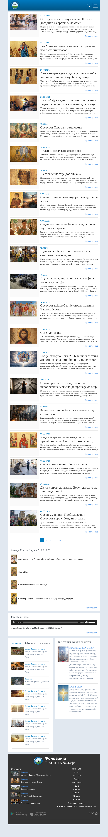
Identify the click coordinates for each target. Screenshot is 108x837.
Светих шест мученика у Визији (32, 584)
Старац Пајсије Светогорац (31, 796)
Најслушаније (44, 643)
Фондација (76, 769)
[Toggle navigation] (95, 5)
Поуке (76, 786)
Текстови (76, 775)
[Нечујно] (86, 622)
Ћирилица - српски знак (30, 803)
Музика (76, 796)
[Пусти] (14, 622)
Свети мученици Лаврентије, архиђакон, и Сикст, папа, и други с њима (50, 559)
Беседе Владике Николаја (35, 649)
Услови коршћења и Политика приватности (76, 806)
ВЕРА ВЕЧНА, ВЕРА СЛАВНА (81, 648)
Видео (76, 772)
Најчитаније (30, 643)
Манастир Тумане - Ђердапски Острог (36, 775)
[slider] (92, 622)
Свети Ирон (23, 572)
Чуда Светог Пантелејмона (31, 782)
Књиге (76, 793)
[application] (54, 622)
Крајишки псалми (28, 789)
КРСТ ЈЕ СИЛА (75, 687)
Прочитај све (91, 608)
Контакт (76, 799)
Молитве (76, 789)
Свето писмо (76, 782)
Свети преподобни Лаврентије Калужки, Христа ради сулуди (45, 599)
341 (60, 540)
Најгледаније (16, 643)
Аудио (76, 779)
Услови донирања (76, 803)
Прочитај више (91, 36)
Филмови (28, 679)
